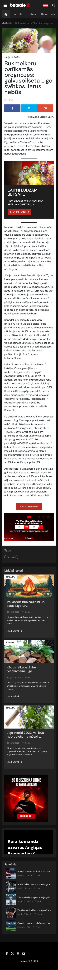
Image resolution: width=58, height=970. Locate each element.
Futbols (17, 14)
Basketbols (48, 14)
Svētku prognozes (29, 506)
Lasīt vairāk (13, 631)
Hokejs (32, 14)
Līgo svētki (11, 557)
